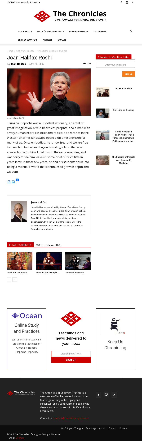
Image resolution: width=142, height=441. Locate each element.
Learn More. (47, 411)
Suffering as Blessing (123, 110)
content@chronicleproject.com (71, 418)
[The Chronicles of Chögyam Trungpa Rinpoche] (71, 16)
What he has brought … (47, 272)
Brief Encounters (27, 39)
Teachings (24, 31)
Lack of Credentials (17, 272)
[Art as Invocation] (102, 92)
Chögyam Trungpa (25, 50)
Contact (112, 428)
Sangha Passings (78, 31)
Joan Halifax (18, 64)
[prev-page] (9, 279)
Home (10, 50)
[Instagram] (126, 2)
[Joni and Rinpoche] (78, 261)
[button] (131, 31)
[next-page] (14, 279)
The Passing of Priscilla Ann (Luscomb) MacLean (123, 160)
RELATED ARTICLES (20, 245)
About (102, 428)
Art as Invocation (123, 88)
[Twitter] (132, 2)
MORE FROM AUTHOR (48, 245)
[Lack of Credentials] (19, 261)
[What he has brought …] (48, 261)
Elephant (20, 437)
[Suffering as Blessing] (102, 113)
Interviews (100, 31)
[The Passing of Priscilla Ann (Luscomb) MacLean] (102, 160)
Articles (47, 39)
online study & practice (24, 2)
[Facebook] (121, 2)
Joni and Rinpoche (74, 272)
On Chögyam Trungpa (49, 31)
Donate (62, 39)
